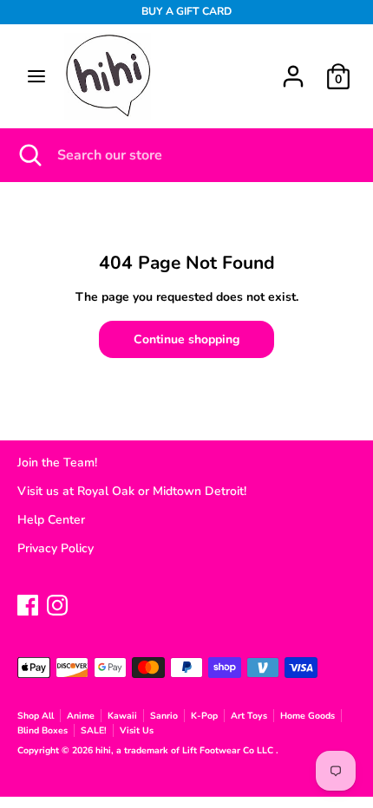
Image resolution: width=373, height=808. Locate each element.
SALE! (94, 730)
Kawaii (122, 715)
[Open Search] (28, 155)
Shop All (35, 715)
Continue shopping (186, 339)
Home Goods (307, 715)
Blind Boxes (42, 730)
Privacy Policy (55, 548)
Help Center (51, 520)
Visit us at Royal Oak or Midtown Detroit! (131, 491)
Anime (81, 715)
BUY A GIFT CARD (186, 11)
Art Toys (249, 715)
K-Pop (204, 715)
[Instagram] (57, 603)
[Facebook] (27, 603)
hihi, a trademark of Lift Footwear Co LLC (185, 750)
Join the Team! (57, 462)
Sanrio (164, 715)
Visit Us (137, 730)
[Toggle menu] (36, 76)
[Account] (293, 68)
